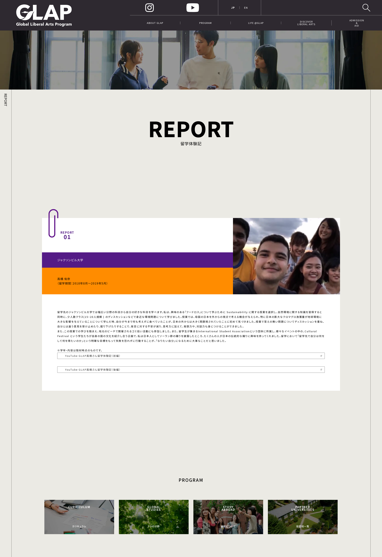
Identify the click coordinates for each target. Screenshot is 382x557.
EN (246, 7)
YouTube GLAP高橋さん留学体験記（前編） (93, 356)
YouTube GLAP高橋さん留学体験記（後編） (93, 369)
